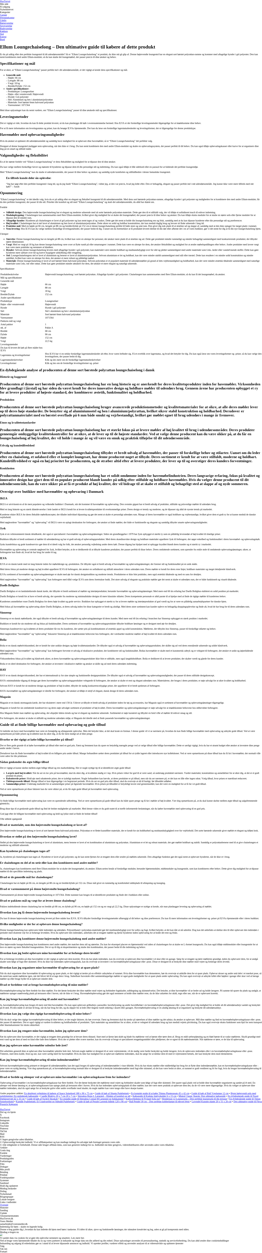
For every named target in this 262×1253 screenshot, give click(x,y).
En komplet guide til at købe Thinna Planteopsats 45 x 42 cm (160, 1093)
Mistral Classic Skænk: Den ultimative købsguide (202, 1096)
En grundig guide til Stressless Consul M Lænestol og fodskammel (92, 1099)
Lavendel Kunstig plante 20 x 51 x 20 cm (211, 1101)
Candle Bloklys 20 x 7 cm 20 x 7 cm (58, 1096)
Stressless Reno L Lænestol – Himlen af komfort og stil (104, 1096)
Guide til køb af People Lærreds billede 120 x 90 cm (102, 1101)
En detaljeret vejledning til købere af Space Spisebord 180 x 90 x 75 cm (58, 1093)
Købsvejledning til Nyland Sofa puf (143, 1099)
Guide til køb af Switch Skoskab (42, 1099)
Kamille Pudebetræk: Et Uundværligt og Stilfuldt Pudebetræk (45, 1101)
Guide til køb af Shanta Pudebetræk (112, 1093)
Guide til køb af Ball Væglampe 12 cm (209, 1093)
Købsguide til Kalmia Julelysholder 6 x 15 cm (154, 1096)
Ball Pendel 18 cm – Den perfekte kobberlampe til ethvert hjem (159, 1101)
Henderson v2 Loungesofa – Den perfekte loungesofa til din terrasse (194, 1099)
